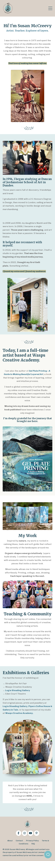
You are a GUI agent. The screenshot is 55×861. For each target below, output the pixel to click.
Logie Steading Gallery (17, 690)
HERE (29, 796)
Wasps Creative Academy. (19, 713)
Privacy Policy (32, 840)
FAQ (33, 844)
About (10, 840)
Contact (19, 840)
